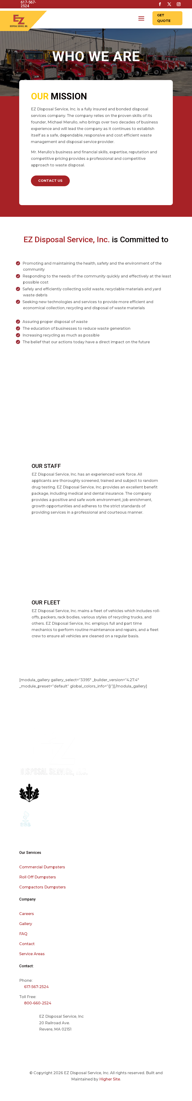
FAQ (23, 934)
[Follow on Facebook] (160, 4)
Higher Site (109, 1079)
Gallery (25, 924)
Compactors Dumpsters (42, 887)
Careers (26, 914)
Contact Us (50, 181)
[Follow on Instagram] (178, 4)
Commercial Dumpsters (42, 867)
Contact (27, 944)
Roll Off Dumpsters (37, 877)
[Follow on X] (169, 4)
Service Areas (32, 954)
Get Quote (163, 18)
